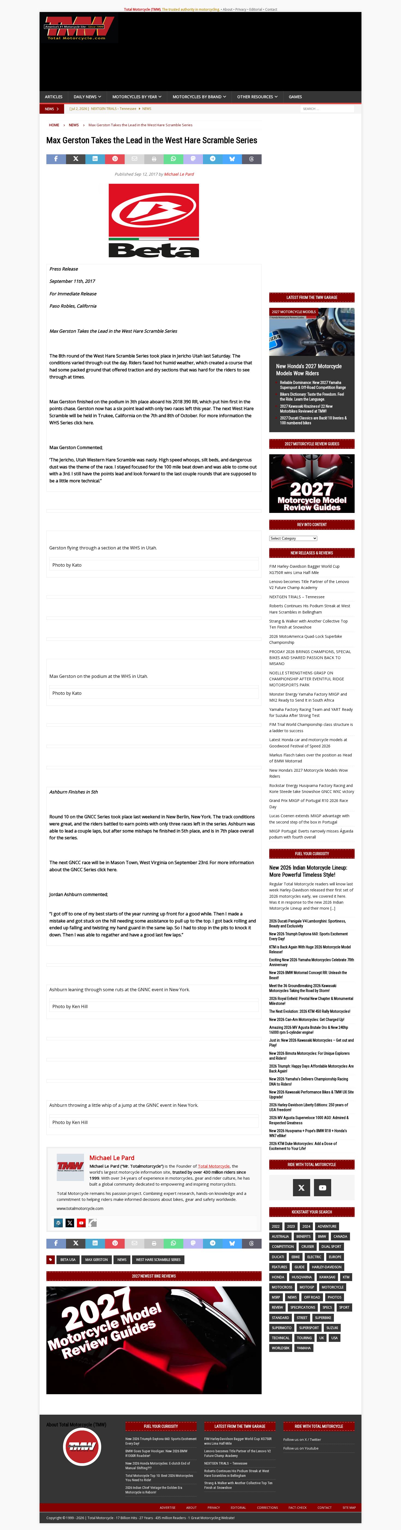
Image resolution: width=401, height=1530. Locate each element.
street (302, 1317)
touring (304, 1338)
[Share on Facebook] (56, 159)
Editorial (255, 9)
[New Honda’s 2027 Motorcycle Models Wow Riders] (312, 352)
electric (314, 1257)
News (122, 1259)
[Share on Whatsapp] (173, 159)
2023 (291, 1226)
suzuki (332, 1327)
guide (299, 1267)
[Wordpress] (58, 1223)
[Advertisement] (242, 53)
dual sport (331, 1246)
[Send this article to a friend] (134, 159)
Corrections (267, 1507)
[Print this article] (154, 159)
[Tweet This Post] (76, 159)
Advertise (167, 1507)
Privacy (240, 9)
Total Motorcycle (214, 1166)
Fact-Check (298, 1507)
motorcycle (332, 1287)
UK (321, 1338)
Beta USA (68, 1259)
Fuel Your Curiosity (312, 854)
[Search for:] (327, 108)
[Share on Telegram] (213, 159)
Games (295, 96)
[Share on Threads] (252, 159)
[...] (332, 908)
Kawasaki (327, 1277)
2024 (306, 1226)
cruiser (307, 1246)
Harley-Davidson (327, 1267)
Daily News (85, 96)
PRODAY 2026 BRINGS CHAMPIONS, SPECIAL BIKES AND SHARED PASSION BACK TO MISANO (310, 657)
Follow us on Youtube (301, 1448)
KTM (346, 1277)
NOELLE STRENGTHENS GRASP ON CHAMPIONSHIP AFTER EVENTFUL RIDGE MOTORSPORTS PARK (306, 679)
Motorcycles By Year (134, 96)
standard (280, 1317)
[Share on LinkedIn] (95, 159)
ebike (296, 1257)
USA (334, 1338)
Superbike (323, 1317)
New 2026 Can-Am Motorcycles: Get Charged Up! (306, 1019)
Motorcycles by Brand (197, 96)
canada (340, 1236)
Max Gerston (96, 1259)
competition (283, 1246)
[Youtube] (81, 1223)
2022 (276, 1226)
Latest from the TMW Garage (312, 297)
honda (278, 1277)
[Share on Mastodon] (193, 159)
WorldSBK (280, 1348)
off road (312, 1297)
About (227, 9)
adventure (327, 1226)
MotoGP (307, 1287)
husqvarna (302, 1277)
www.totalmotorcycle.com (80, 1208)
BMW (322, 1236)
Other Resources (255, 96)
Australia (280, 1236)
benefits (303, 1236)
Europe (335, 1257)
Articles (53, 96)
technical (280, 1338)
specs (327, 1307)
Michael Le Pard (179, 174)
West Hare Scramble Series (158, 1259)
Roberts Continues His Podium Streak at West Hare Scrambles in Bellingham (236, 1473)
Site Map (349, 1507)
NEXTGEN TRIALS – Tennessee (297, 596)
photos (334, 1297)
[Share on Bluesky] (232, 159)
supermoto (282, 1327)
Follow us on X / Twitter (302, 1439)
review (277, 1307)
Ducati (278, 1257)
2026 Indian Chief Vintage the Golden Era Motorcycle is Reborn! (153, 1490)
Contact (271, 9)
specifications (303, 1307)
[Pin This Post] (115, 159)
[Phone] (92, 1223)
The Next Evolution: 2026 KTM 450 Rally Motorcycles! (309, 1011)
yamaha (304, 1348)
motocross (282, 1287)
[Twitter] (69, 1223)
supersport (309, 1327)
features (279, 1267)
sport (344, 1307)
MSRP (276, 1297)
